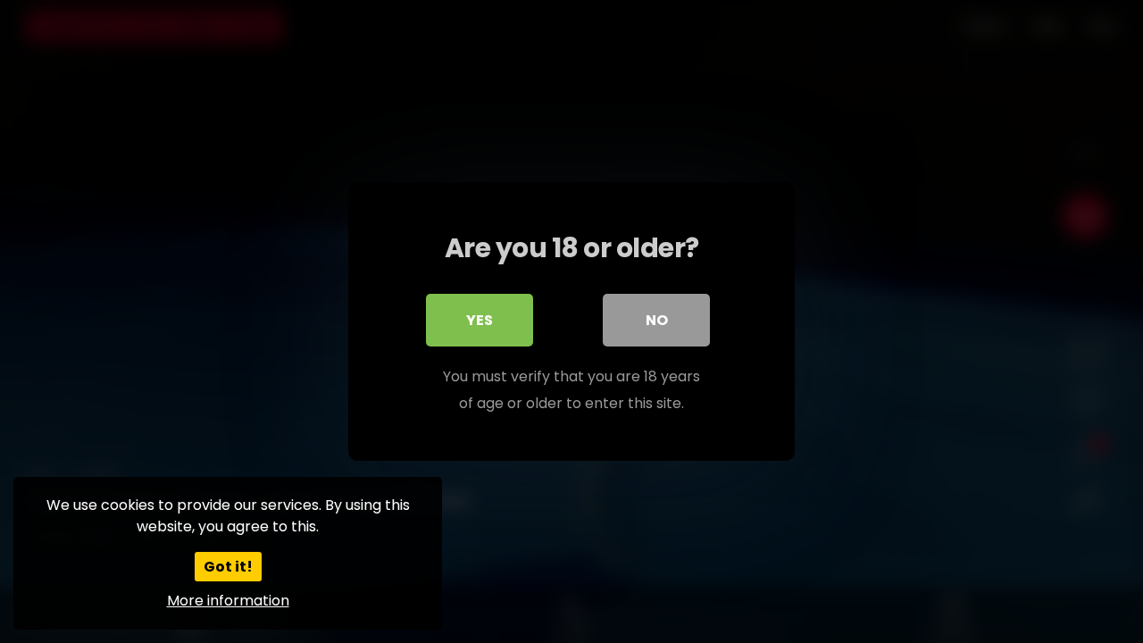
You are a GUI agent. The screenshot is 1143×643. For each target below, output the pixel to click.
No (657, 320)
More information (228, 600)
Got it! (228, 566)
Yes (479, 320)
